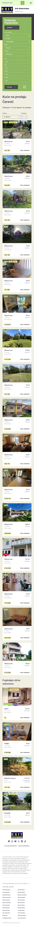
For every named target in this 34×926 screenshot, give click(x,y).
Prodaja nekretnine (6, 918)
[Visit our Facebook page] (9, 841)
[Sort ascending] (23, 116)
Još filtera (12, 27)
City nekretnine (21, 889)
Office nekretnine (6, 897)
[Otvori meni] (31, 3)
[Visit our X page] (19, 841)
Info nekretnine (21, 892)
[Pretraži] (22, 3)
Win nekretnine (21, 902)
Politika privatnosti (11, 846)
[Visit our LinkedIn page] (22, 841)
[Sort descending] (25, 116)
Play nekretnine (6, 907)
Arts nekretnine (6, 912)
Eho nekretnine (21, 900)
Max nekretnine (21, 907)
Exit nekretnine (21, 905)
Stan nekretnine (6, 905)
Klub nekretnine (6, 900)
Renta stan (4, 915)
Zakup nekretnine (22, 915)
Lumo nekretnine (22, 918)
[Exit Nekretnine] (7, 10)
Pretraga (11, 87)
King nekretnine (6, 910)
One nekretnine (21, 912)
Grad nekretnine (6, 889)
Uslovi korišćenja (23, 846)
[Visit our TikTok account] (25, 841)
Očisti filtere (24, 87)
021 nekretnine (5, 892)
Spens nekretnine (6, 902)
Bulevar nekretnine (22, 895)
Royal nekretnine (6, 895)
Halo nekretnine (21, 897)
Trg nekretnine (21, 910)
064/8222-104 (18, 11)
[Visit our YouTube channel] (15, 841)
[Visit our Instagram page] (12, 841)
